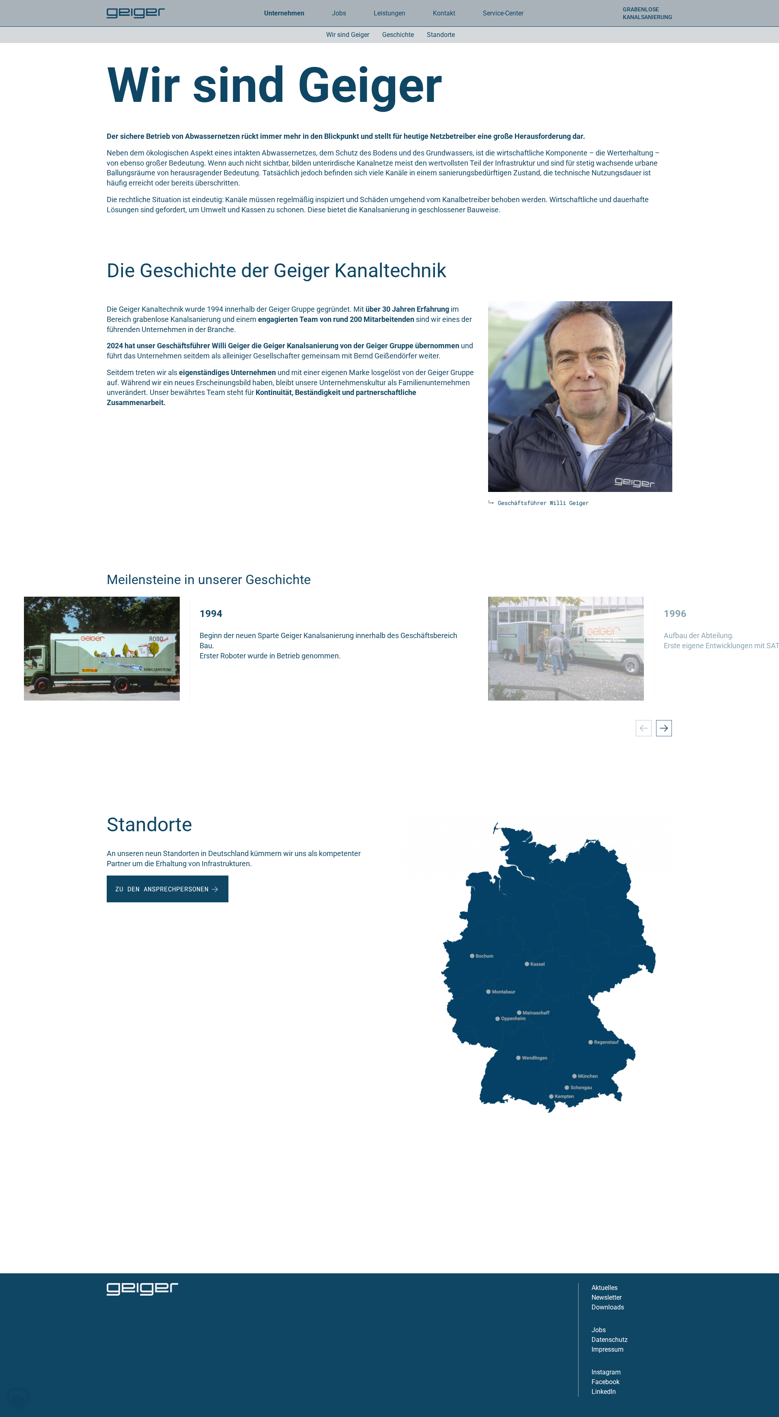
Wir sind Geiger (347, 35)
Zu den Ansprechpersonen (162, 888)
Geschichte (398, 35)
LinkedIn (604, 1391)
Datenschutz (610, 1340)
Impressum (608, 1349)
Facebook (606, 1382)
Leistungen (389, 13)
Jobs (599, 1330)
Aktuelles (605, 1288)
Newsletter (607, 1297)
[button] (18, 1399)
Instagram (606, 1372)
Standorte (441, 35)
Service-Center (503, 13)
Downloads (608, 1307)
